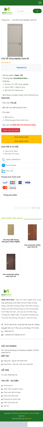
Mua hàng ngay (21, 137)
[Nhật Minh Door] (7, 11)
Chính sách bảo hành (11, 396)
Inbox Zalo (9, 171)
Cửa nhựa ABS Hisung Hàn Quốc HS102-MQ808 (11, 241)
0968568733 (22, 67)
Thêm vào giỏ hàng (11, 130)
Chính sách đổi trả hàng (12, 392)
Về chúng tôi (8, 385)
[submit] (37, 11)
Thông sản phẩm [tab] (10, 195)
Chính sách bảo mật (11, 402)
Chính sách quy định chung (13, 389)
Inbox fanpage (11, 165)
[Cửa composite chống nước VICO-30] (32, 232)
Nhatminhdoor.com (26, 413)
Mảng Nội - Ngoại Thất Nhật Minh (15, 361)
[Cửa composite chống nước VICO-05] (10, 261)
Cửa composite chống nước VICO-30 (32, 246)
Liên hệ (6, 406)
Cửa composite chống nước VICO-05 (11, 275)
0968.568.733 (5, 353)
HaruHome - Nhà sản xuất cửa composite (18, 364)
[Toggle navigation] (40, 2)
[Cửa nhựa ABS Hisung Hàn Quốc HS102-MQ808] (10, 229)
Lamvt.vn (27, 418)
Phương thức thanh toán (12, 399)
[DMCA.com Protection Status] (14, 424)
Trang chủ (5, 20)
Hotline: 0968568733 (13, 159)
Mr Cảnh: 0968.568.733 (9, 375)
